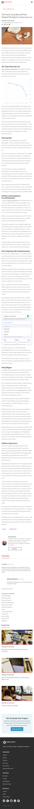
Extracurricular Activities (8, 602)
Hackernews (9, 24)
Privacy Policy (6, 796)
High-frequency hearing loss (9, 69)
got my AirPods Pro (13, 200)
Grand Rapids (6, 781)
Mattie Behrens (12, 536)
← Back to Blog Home (8, 9)
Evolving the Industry (7, 607)
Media (4, 794)
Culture (3, 609)
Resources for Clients (7, 604)
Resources (5, 763)
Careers (5, 757)
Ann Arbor (5, 776)
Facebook (4, 24)
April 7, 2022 (10, 564)
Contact (5, 791)
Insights (5, 755)
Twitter (2, 24)
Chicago (5, 778)
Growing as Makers (6, 595)
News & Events (5, 616)
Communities (5, 614)
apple (4, 529)
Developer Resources (8, 768)
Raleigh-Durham (7, 784)
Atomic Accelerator (6, 598)
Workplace (4, 620)
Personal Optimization (8, 20)
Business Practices (6, 600)
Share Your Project (17, 729)
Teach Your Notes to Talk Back (10, 705)
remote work (21, 390)
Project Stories (5, 618)
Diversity (5, 760)
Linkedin (7, 24)
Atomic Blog (6, 765)
